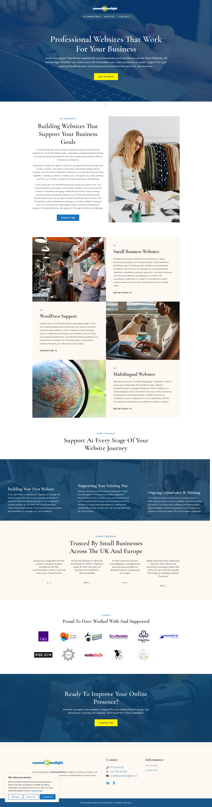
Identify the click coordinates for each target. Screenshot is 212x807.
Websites (109, 17)
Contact (124, 17)
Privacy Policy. (37, 791)
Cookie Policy (151, 770)
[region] (32, 787)
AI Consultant (91, 17)
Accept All (47, 797)
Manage (15, 797)
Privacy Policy (151, 765)
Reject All (31, 797)
